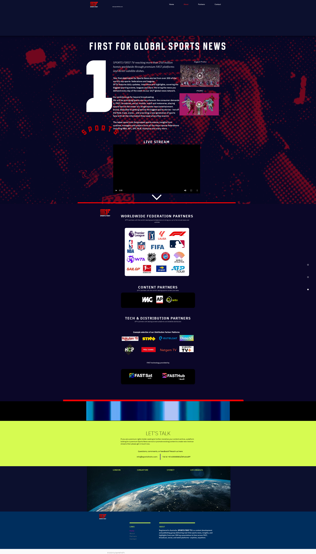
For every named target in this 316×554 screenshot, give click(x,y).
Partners (133, 536)
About (132, 533)
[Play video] (200, 76)
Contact (133, 539)
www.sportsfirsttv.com (117, 6)
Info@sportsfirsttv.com (147, 457)
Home (132, 531)
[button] (227, 418)
